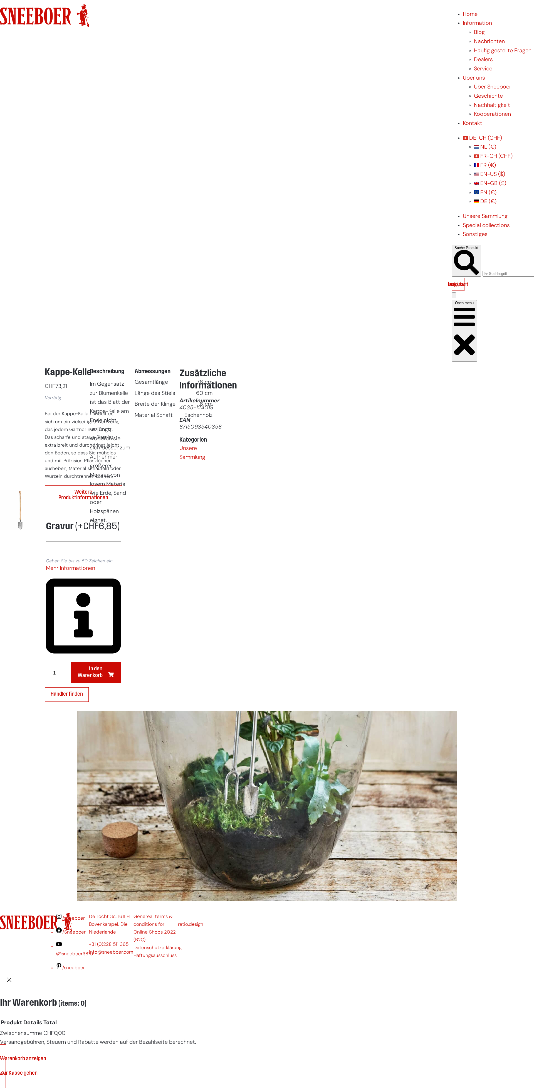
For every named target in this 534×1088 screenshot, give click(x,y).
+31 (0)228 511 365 (108, 944)
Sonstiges (475, 234)
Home (470, 14)
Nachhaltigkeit (492, 105)
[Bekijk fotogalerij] (20, 651)
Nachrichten (489, 42)
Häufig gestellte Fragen (502, 51)
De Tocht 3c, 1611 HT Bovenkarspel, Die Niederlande (110, 924)
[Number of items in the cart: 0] (454, 295)
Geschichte (488, 96)
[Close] (9, 980)
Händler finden (67, 694)
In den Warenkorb (90, 672)
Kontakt (472, 123)
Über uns (474, 78)
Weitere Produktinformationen (83, 495)
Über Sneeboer (492, 87)
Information (477, 23)
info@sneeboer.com (111, 952)
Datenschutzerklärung (158, 948)
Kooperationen (492, 114)
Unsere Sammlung (485, 216)
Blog (479, 32)
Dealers (483, 60)
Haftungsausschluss (155, 955)
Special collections (486, 225)
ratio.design (190, 924)
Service (483, 69)
